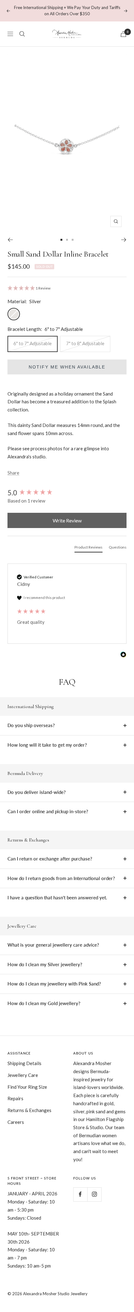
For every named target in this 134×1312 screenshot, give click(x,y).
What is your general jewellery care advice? (53, 945)
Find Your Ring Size (27, 1087)
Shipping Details (24, 1063)
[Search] (22, 34)
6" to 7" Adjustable (32, 343)
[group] (67, 493)
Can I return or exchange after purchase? (49, 858)
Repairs (15, 1098)
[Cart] (123, 34)
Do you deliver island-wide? (36, 792)
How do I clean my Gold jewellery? (43, 1003)
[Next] (124, 240)
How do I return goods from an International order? (61, 878)
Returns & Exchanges (29, 1110)
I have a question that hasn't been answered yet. (57, 897)
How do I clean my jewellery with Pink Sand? (54, 983)
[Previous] (10, 240)
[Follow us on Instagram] (94, 1194)
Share (13, 472)
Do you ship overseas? (31, 725)
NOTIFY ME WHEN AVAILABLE (67, 366)
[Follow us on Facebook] (80, 1194)
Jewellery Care (22, 1075)
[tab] (88, 549)
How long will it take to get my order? (47, 745)
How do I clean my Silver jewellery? (44, 964)
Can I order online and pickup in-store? (47, 811)
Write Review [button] (67, 520)
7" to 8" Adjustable (85, 343)
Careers (15, 1122)
